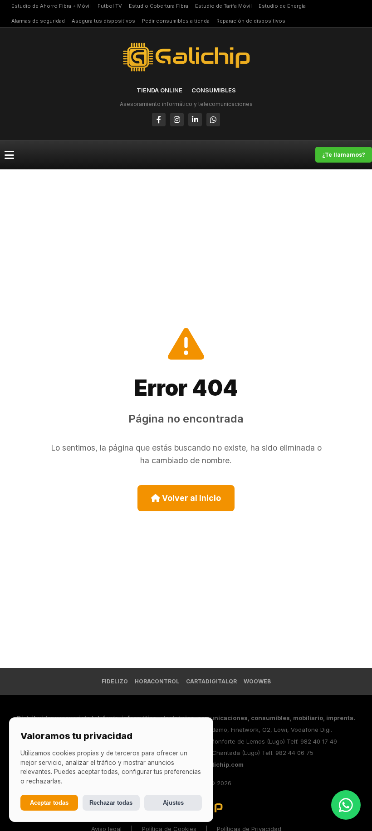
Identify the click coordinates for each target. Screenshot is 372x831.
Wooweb (257, 681)
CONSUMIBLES (213, 90)
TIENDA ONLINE (159, 90)
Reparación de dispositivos (250, 21)
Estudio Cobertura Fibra (158, 6)
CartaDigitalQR (211, 681)
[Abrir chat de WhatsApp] (346, 805)
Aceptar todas (49, 802)
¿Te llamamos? (343, 154)
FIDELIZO (115, 681)
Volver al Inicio (190, 498)
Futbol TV (110, 6)
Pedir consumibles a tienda (176, 21)
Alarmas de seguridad (38, 21)
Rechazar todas (110, 802)
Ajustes (173, 802)
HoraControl (157, 681)
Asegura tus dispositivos (103, 21)
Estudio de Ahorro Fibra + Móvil (51, 6)
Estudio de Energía (282, 6)
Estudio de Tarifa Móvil (223, 6)
